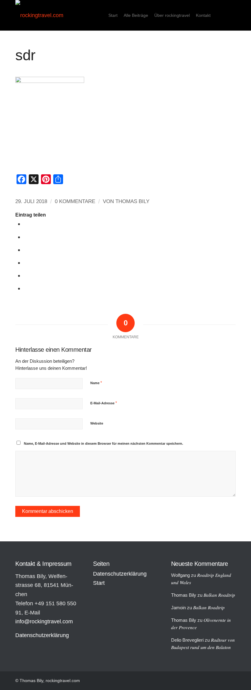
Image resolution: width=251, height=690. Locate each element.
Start (99, 583)
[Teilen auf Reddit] (26, 275)
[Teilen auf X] (26, 236)
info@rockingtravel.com (44, 621)
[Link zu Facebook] (231, 15)
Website (96, 423)
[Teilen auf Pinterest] (26, 262)
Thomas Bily (132, 201)
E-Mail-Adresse (103, 403)
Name (96, 382)
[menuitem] (113, 15)
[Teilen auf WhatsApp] (26, 249)
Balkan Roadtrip (219, 595)
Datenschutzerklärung (42, 635)
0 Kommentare (75, 201)
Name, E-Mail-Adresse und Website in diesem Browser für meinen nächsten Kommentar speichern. (103, 443)
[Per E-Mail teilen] (26, 288)
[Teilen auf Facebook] (26, 223)
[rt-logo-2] (39, 15)
